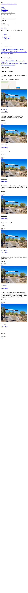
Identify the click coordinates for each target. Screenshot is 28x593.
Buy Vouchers (15, 52)
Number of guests (5, 25)
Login (22, 49)
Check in (3, 15)
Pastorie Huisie (4, 112)
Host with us (4, 50)
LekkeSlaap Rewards (6, 52)
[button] (14, 31)
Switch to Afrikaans (11, 49)
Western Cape (7, 35)
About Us (6, 53)
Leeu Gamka (7, 38)
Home (5, 34)
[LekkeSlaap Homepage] (4, 10)
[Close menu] (1, 43)
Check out (3, 20)
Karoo (5, 37)
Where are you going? (6, 12)
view (2, 124)
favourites (18, 49)
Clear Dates (3, 28)
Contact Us (12, 53)
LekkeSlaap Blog (23, 52)
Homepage (3, 49)
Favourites (3, 8)
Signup (2, 53)
